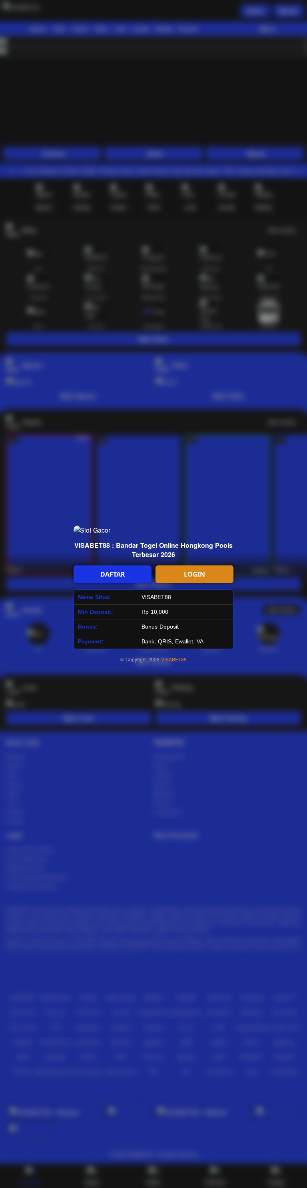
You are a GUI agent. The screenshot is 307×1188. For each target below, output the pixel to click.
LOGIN (194, 574)
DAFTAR (112, 574)
